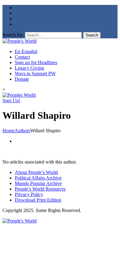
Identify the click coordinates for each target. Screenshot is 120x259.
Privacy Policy (29, 194)
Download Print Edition (38, 200)
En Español (26, 51)
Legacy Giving (29, 68)
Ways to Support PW (35, 73)
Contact (22, 57)
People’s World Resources (40, 188)
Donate (22, 79)
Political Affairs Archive (38, 177)
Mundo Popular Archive (38, 183)
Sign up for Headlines (36, 62)
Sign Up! (11, 100)
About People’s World (36, 172)
